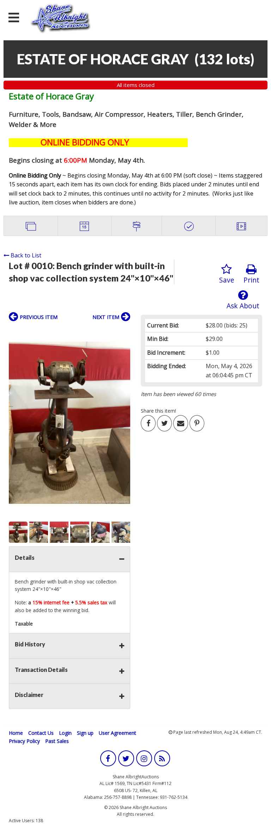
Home (16, 733)
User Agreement (117, 733)
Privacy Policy (24, 741)
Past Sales (57, 741)
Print (251, 280)
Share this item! (158, 410)
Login (65, 733)
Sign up (85, 733)
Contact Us (41, 733)
